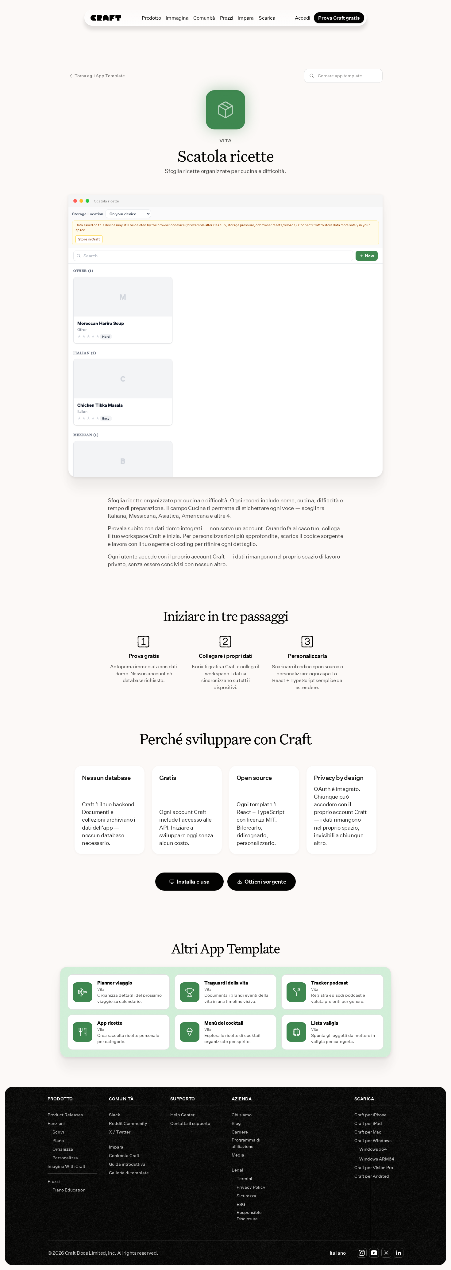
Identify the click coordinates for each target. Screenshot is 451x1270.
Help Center (182, 1115)
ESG (241, 1204)
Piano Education (68, 1190)
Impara (246, 17)
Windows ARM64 (376, 1159)
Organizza (62, 1149)
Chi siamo (242, 1115)
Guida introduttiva (127, 1164)
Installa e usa (193, 881)
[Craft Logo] (105, 17)
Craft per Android (371, 1176)
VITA (225, 140)
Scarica (267, 17)
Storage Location (87, 213)
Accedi (302, 17)
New (369, 256)
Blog (236, 1123)
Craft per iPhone (370, 1115)
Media (238, 1155)
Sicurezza (246, 1196)
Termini (244, 1178)
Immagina (177, 17)
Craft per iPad (368, 1123)
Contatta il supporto (190, 1123)
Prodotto (151, 17)
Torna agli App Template (100, 76)
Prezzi (226, 17)
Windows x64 (373, 1149)
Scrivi (58, 1132)
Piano (58, 1140)
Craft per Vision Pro (373, 1167)
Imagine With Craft (66, 1166)
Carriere (240, 1132)
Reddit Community (128, 1123)
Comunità (204, 17)
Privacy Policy (251, 1187)
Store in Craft (89, 239)
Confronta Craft (124, 1155)
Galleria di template (129, 1173)
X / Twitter (119, 1132)
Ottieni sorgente (265, 881)
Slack (114, 1115)
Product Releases (65, 1115)
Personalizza (65, 1158)
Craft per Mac (367, 1132)
